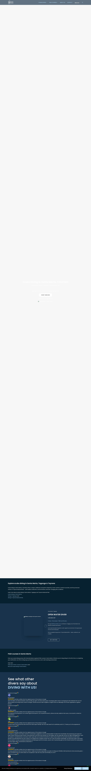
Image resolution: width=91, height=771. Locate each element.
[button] (82, 2)
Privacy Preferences (68, 768)
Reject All (78, 768)
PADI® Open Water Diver (56, 623)
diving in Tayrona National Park (15, 597)
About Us (62, 2)
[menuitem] (43, 2)
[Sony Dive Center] (11, 2)
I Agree (85, 768)
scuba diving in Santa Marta (15, 594)
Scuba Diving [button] (42, 2)
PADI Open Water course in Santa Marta (18, 664)
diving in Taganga (12, 596)
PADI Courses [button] (53, 2)
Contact (69, 2)
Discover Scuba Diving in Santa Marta (17, 666)
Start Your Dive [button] (45, 295)
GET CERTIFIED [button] (53, 639)
